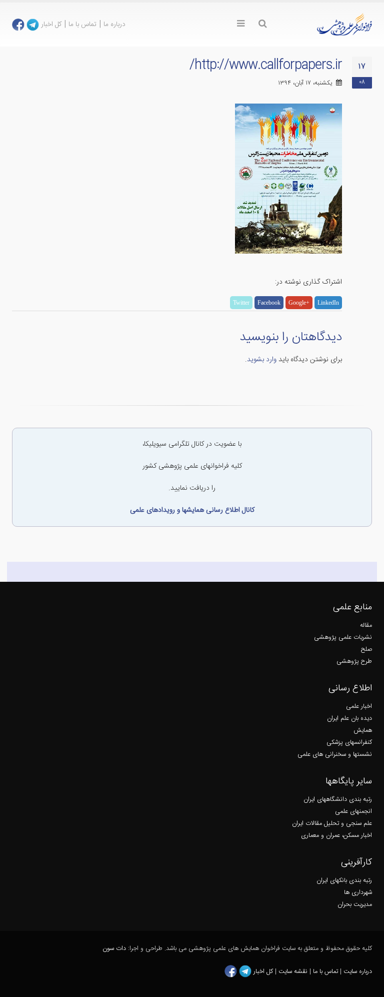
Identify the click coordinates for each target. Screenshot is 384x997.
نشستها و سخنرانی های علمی (335, 754)
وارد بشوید (261, 360)
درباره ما (115, 24)
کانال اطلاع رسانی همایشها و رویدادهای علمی (192, 510)
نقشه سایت (294, 971)
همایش (363, 730)
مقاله (366, 625)
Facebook (269, 302)
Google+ (299, 302)
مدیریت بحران (355, 904)
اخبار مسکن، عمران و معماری (336, 835)
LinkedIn (328, 302)
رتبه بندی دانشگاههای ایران (338, 799)
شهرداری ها (358, 892)
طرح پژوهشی (354, 661)
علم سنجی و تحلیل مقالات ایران (332, 823)
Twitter (241, 302)
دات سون (114, 948)
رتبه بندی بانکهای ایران (344, 880)
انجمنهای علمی (353, 811)
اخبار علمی (359, 706)
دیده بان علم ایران (349, 718)
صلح (366, 649)
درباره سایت (358, 971)
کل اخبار (51, 24)
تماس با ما (82, 24)
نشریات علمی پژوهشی (343, 637)
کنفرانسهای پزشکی (349, 742)
